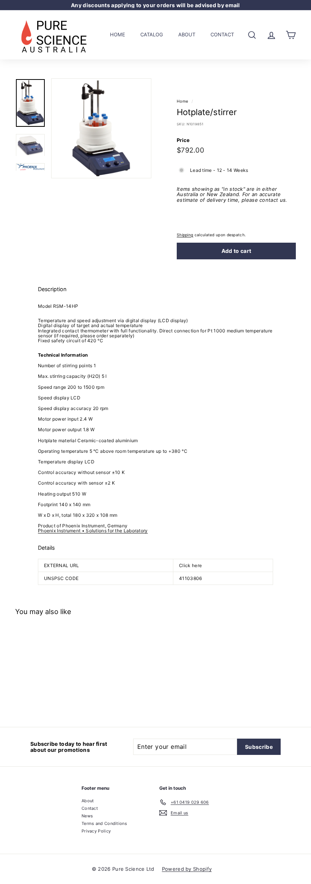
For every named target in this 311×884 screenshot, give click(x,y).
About (186, 34)
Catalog (151, 34)
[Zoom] (101, 128)
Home (117, 34)
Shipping (185, 234)
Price (183, 140)
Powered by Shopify (187, 869)
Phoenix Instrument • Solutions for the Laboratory (93, 530)
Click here (190, 565)
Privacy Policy (96, 831)
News (87, 816)
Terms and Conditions (104, 823)
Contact (222, 34)
